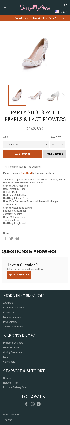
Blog (5, 357)
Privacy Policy (10, 322)
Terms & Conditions (13, 326)
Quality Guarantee (12, 352)
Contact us (8, 312)
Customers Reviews (13, 307)
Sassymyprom (16, 414)
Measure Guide (11, 347)
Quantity (55, 137)
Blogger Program (12, 317)
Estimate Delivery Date (15, 387)
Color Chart (9, 361)
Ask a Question (55, 153)
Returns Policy (10, 382)
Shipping (7, 378)
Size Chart (26, 173)
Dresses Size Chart (13, 342)
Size (5, 137)
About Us (8, 303)
